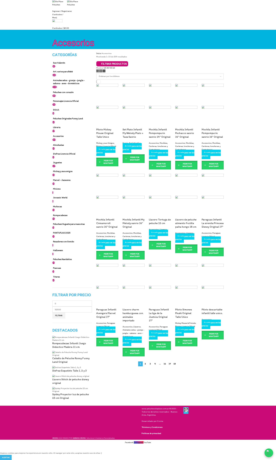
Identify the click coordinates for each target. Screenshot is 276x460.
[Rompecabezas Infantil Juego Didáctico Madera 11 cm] (72, 338)
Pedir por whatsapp (108, 162)
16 (165, 364)
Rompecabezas (60, 215)
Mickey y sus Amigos (105, 143)
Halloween (58, 250)
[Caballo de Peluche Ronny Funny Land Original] (72, 353)
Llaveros (163, 229)
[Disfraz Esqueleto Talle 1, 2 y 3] (66, 367)
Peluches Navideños (62, 259)
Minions (57, 188)
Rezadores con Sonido (63, 241)
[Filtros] (3, 448)
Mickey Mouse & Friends (185, 323)
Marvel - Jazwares (61, 180)
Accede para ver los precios (105, 151)
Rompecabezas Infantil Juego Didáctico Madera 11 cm (69, 345)
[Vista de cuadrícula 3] (101, 71)
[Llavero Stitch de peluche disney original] (70, 376)
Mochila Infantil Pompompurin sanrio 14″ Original (159, 133)
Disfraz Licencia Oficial (64, 153)
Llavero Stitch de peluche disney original (70, 381)
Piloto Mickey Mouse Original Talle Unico (104, 133)
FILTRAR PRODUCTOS (114, 64)
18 (175, 364)
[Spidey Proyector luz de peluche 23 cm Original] (72, 389)
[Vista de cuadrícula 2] (97, 71)
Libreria (56, 127)
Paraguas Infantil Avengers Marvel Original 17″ (106, 313)
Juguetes (57, 162)
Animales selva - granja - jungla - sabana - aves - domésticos (69, 82)
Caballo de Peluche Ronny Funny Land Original (71, 360)
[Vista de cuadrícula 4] (104, 71)
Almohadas (58, 145)
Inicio (99, 53)
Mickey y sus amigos (62, 171)
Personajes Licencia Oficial (66, 101)
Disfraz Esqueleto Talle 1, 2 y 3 (69, 370)
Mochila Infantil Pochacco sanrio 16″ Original (184, 133)
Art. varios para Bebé (63, 71)
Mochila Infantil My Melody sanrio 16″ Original (133, 223)
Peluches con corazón (63, 92)
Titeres (56, 276)
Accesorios (58, 136)
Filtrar (58, 315)
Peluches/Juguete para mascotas (69, 224)
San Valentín (59, 62)
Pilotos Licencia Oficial (106, 146)
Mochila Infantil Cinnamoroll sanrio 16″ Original (107, 223)
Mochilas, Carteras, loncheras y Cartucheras (158, 146)
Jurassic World (60, 197)
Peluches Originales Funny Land (68, 118)
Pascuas (57, 268)
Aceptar (6, 457)
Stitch (56, 109)
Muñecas (57, 206)
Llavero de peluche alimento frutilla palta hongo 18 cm (186, 223)
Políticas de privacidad (151, 433)
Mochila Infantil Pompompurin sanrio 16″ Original (212, 133)
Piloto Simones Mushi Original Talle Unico (183, 313)
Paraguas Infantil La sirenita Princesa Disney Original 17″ (213, 223)
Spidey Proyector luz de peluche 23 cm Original (70, 396)
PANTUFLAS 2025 (61, 232)
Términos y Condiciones (152, 427)
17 (170, 364)
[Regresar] (56, 33)
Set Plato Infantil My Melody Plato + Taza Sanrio (133, 133)
